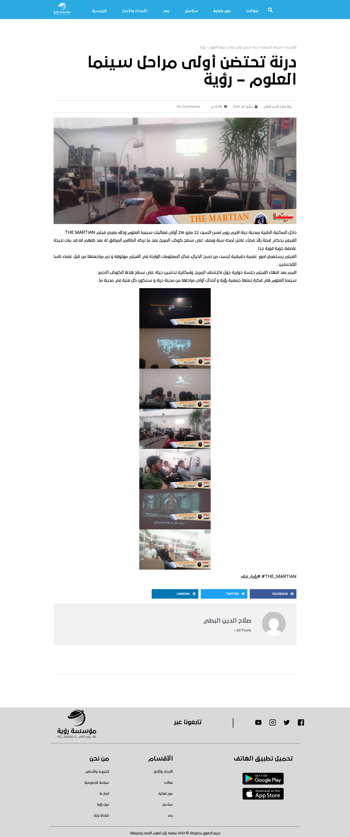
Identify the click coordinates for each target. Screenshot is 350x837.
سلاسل (191, 11)
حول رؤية (103, 804)
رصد (166, 11)
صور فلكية (222, 11)
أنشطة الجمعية (271, 47)
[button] (273, 594)
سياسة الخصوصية (96, 782)
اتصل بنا (104, 793)
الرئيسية (99, 11)
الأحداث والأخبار (134, 11)
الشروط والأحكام (97, 771)
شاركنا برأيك (101, 815)
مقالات (252, 11)
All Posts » (242, 630)
